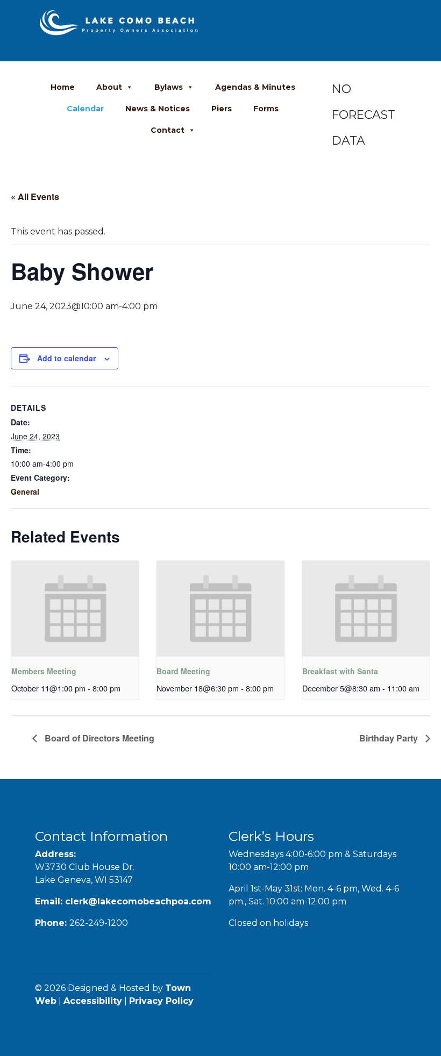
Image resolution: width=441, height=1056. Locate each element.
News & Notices (157, 108)
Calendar (85, 108)
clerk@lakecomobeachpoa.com (138, 901)
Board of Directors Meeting (98, 738)
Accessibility (92, 1001)
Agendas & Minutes (255, 87)
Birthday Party (389, 738)
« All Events (35, 196)
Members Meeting (43, 671)
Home (63, 87)
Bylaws (168, 87)
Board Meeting (183, 671)
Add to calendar (66, 358)
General (25, 491)
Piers (221, 108)
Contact (167, 130)
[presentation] (75, 609)
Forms (266, 108)
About (109, 87)
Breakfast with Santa (340, 671)
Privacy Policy (161, 1001)
